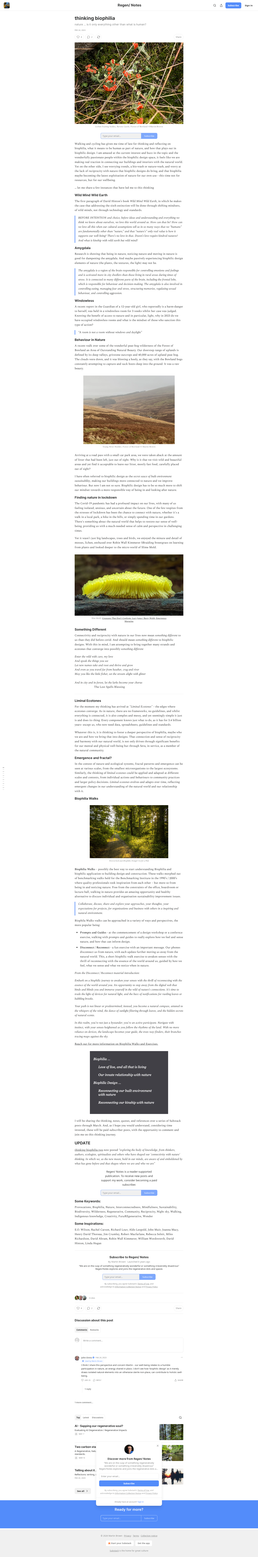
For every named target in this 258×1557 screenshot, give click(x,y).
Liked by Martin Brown (94, 1361)
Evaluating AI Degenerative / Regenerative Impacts (101, 1430)
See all (80, 1491)
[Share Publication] (221, 5)
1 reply (88, 1389)
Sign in (249, 5)
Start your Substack (121, 1543)
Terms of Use (143, 1490)
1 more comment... (84, 1402)
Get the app (144, 1543)
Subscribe (233, 5)
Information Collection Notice (128, 1493)
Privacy (127, 1535)
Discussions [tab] (97, 1417)
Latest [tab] (86, 1417)
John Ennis (86, 1357)
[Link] (70, 195)
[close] (157, 1445)
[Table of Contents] (3, 778)
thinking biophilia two (89, 1150)
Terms (136, 1535)
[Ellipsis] (181, 1357)
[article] (129, 1432)
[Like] (77, 1482)
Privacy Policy (152, 1493)
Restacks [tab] (94, 1330)
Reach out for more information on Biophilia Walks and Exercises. (116, 1044)
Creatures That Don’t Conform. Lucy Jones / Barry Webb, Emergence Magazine (134, 620)
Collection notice (149, 1535)
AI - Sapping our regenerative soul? (99, 1426)
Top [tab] (78, 1417)
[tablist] (87, 1330)
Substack (114, 1550)
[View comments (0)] (103, 1438)
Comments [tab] (81, 1330)
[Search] (215, 5)
